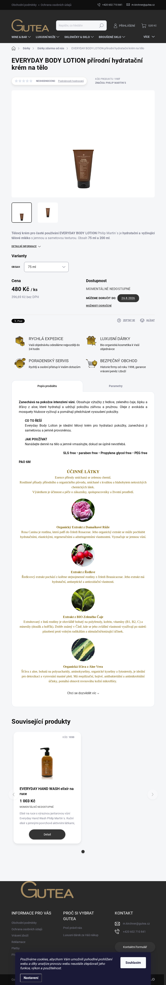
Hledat (101, 25)
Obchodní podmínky (24, 4)
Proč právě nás (72, 927)
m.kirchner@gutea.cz (136, 923)
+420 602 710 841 (134, 931)
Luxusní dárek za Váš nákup (80, 935)
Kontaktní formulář (135, 947)
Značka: (110, 82)
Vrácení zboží (20, 935)
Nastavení (31, 978)
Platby (16, 948)
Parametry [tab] (115, 386)
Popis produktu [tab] (47, 386)
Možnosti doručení (99, 305)
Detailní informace (24, 246)
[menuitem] (22, 37)
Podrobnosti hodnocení (71, 81)
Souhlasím (133, 963)
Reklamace (18, 942)
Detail (47, 834)
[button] (83, 852)
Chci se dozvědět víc (81, 693)
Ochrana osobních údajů (56, 4)
